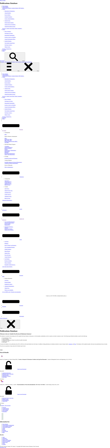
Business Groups (5, 399)
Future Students (5, 6)
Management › (7, 151)
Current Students (5, 7)
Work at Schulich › (8, 262)
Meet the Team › (7, 184)
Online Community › (18, 28)
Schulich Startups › (8, 249)
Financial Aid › (7, 224)
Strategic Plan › (7, 253)
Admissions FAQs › (8, 181)
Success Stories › (8, 14)
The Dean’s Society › (8, 112)
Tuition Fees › (7, 288)
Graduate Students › (15, 8)
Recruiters (4, 49)
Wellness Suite (5, 442)
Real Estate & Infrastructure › (10, 153)
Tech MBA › (7, 142)
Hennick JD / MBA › (8, 139)
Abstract (2, 379)
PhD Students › (21, 8)
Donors (3, 29)
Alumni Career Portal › (10, 28)
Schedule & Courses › (8, 284)
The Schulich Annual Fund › (10, 43)
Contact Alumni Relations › (9, 18)
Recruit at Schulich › (8, 260)
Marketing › (7, 152)
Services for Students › (9, 228)
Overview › (4, 28)
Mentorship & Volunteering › (10, 11)
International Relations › (9, 226)
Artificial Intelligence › (9, 147)
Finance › (6, 149)
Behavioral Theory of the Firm (7, 374)
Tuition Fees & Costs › (9, 190)
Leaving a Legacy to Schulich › (10, 37)
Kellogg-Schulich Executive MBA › (11, 141)
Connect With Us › (8, 182)
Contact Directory (5, 409)
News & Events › (8, 255)
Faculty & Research (3, 318)
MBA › (6, 138)
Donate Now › (9, 48)
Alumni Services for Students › (10, 24)
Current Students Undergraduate (8, 425)
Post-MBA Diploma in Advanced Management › (13, 162)
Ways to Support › (8, 31)
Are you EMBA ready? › (6, 291)
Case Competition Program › (10, 221)
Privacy (3, 443)
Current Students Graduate (7, 426)
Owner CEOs (4, 401)
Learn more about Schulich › (7, 266)
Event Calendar (5, 410)
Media (3, 50)
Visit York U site (3, 447)
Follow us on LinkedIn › (9, 290)
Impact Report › (7, 251)
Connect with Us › (8, 194)
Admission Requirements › (9, 286)
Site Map (4, 444)
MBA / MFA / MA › (8, 140)
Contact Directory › (8, 257)
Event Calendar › (8, 223)
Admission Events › (8, 183)
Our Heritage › (7, 258)
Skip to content (2, 0)
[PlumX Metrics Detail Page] (2, 356)
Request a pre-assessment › (16, 291)
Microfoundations (5, 400)
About (20, 239)
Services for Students (6, 441)
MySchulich (2, 60)
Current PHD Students (6, 427)
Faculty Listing (5, 439)
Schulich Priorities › (8, 41)
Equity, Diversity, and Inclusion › (10, 245)
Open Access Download (21, 369)
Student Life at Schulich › (9, 229)
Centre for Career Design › (9, 222)
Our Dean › (7, 241)
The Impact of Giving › (9, 33)
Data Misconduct (5, 375)
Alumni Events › (8, 20)
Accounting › (7, 146)
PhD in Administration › (9, 167)
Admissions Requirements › (7, 200)
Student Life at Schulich (6, 440)
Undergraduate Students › (7, 8)
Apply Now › (7, 180)
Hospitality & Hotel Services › (10, 264)
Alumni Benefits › (8, 80)
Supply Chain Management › (10, 154)
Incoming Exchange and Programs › (11, 158)
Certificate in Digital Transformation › (11, 163)
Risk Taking (4, 377)
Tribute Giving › (7, 46)
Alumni (3, 9)
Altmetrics (70, 344)
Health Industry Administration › (10, 150)
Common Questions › (8, 16)
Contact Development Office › (10, 39)
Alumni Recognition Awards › (10, 26)
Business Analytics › (8, 148)
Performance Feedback (6, 376)
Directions (4, 407)
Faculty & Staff (5, 431)
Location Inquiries (5, 408)
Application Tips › (8, 192)
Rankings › (7, 243)
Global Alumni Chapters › (9, 22)
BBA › (6, 134)
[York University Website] (5, 405)
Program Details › (8, 282)
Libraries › (6, 227)
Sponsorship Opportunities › (10, 35)
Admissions (21, 176)
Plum (75, 344)
